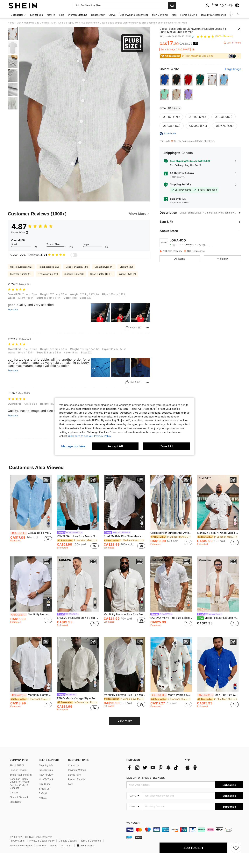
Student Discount (19, 797)
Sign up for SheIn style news (145, 778)
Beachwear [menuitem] (98, 14)
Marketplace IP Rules (21, 845)
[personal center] (207, 5)
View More (124, 720)
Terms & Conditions (91, 840)
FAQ (70, 784)
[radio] (164, 80)
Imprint (53, 845)
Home (11, 22)
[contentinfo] (184, 829)
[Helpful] (126, 327)
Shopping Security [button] (180, 184)
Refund (43, 793)
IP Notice (41, 845)
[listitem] (31, 512)
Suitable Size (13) (74, 273)
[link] (214, 5)
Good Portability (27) (77, 266)
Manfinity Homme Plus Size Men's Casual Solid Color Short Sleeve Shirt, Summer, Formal (124, 614)
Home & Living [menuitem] (188, 14)
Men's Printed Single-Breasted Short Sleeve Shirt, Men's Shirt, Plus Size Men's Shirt (171, 694)
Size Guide (45, 784)
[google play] (195, 769)
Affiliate (43, 798)
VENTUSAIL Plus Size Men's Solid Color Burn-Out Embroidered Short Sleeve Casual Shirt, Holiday (78, 536)
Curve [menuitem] (112, 14)
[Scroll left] (233, 14)
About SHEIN (17, 765)
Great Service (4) (104, 266)
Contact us (73, 765)
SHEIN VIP (44, 788)
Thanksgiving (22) (48, 273)
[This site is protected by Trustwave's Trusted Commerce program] (129, 837)
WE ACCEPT (133, 823)
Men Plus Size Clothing (36, 22)
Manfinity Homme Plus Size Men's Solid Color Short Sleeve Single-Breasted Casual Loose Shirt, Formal (31, 694)
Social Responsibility (21, 774)
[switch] (73, 255)
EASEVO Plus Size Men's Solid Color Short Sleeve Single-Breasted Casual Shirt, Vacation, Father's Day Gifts (78, 617)
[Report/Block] (147, 327)
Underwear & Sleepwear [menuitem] (133, 14)
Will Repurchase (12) (21, 266)
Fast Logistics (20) (49, 266)
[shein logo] (23, 5)
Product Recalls (76, 779)
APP (187, 760)
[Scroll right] (237, 14)
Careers (14, 792)
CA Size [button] (172, 108)
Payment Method (77, 770)
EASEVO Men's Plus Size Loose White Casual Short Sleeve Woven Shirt (171, 617)
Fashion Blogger (18, 770)
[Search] (172, 5)
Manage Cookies (68, 840)
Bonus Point (74, 774)
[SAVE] (236, 848)
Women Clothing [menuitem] (77, 14)
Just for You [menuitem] (36, 14)
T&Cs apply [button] (176, 176)
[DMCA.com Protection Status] (138, 837)
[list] (153, 768)
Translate (13, 309)
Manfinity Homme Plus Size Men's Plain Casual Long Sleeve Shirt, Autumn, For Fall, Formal (124, 694)
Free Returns (46, 770)
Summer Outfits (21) (21, 273)
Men (19, 22)
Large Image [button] (233, 69)
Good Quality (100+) (101, 273)
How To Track (46, 779)
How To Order (46, 774)
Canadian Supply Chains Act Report (19, 780)
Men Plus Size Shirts (86, 22)
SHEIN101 (15, 802)
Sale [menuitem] (61, 14)
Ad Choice (66, 845)
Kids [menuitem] (174, 14)
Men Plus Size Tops (62, 22)
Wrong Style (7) (127, 273)
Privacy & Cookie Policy (41, 840)
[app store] (187, 769)
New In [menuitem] (51, 14)
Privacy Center (17, 840)
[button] (230, 5)
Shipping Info (46, 765)
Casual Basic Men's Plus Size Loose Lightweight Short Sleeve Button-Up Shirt (31, 532)
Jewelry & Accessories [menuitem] (213, 14)
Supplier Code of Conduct (19, 786)
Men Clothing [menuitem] (160, 14)
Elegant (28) (126, 266)
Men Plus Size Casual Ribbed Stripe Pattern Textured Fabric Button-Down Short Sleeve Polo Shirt (218, 694)
